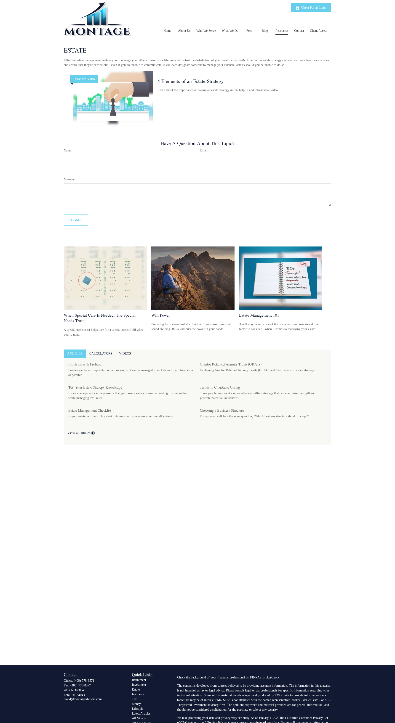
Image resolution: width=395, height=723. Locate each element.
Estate (136, 689)
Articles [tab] (75, 353)
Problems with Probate (84, 364)
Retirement (139, 680)
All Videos (139, 718)
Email (204, 150)
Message (69, 179)
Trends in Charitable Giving (220, 387)
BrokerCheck (270, 677)
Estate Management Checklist (89, 410)
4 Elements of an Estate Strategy (190, 81)
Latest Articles (141, 713)
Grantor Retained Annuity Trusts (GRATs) (231, 364)
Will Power (160, 315)
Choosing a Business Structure (222, 410)
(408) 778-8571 (84, 680)
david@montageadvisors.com (83, 699)
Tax (134, 699)
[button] (167, 30)
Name (67, 150)
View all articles (79, 432)
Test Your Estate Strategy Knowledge (95, 387)
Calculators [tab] (100, 353)
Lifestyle (137, 708)
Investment (139, 684)
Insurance (138, 694)
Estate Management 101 (259, 315)
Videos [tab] (125, 353)
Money (136, 704)
